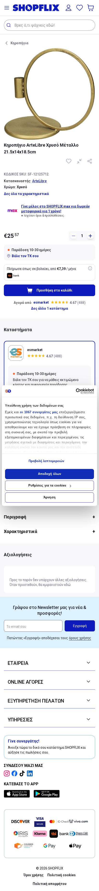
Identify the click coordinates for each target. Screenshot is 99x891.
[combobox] (49, 25)
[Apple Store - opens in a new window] (18, 794)
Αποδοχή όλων (49, 474)
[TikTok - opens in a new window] (23, 773)
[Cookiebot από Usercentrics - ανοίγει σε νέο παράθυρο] (73, 391)
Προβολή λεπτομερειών (46, 461)
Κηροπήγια (19, 43)
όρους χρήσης (80, 638)
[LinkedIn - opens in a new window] (31, 773)
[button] (7, 8)
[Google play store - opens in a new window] (47, 794)
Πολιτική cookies (61, 875)
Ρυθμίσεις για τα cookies (47, 485)
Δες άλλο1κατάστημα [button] (49, 308)
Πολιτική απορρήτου (50, 884)
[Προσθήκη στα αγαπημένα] (69, 161)
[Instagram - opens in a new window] (8, 773)
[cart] (91, 7)
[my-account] (68, 7)
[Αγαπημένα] (79, 7)
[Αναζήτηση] (9, 25)
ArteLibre (39, 181)
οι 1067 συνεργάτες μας (39, 412)
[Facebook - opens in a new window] (15, 773)
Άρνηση (49, 497)
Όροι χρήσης (33, 875)
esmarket (41, 302)
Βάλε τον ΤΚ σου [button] (25, 256)
